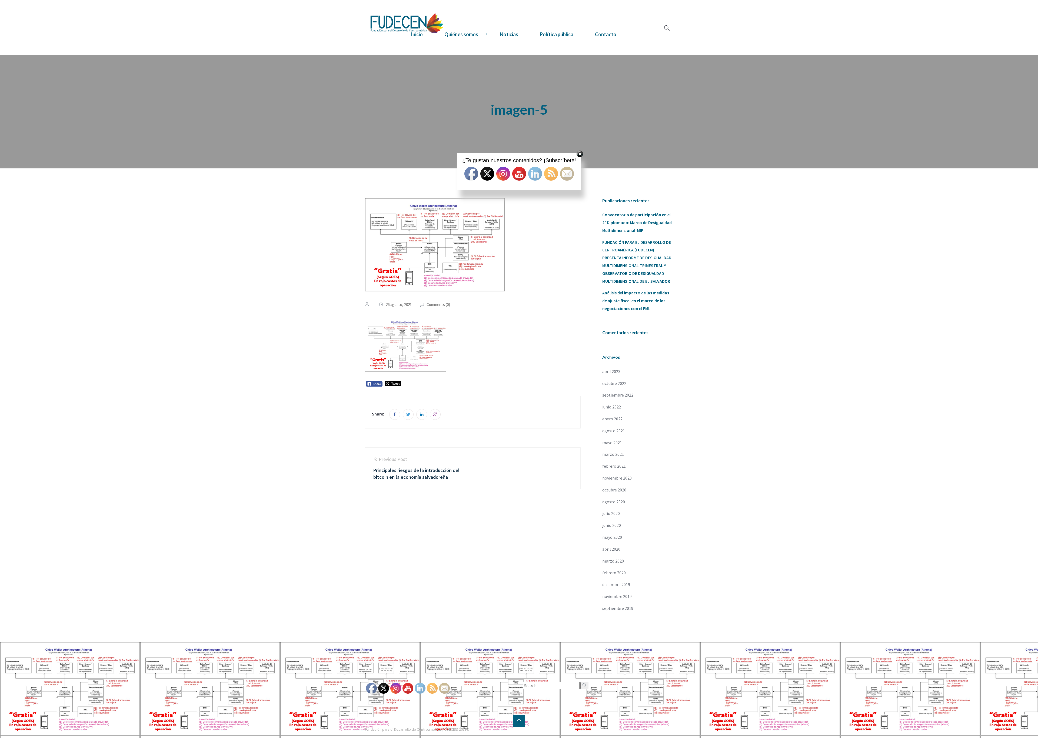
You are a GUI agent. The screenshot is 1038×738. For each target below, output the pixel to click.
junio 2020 (611, 525)
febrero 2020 (614, 572)
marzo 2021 (613, 454)
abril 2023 (611, 371)
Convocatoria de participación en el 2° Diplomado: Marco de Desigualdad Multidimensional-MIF (637, 222)
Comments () (438, 304)
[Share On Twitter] (408, 414)
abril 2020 (611, 549)
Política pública (556, 34)
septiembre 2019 (617, 608)
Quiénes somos (461, 34)
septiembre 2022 (617, 395)
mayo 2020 (612, 537)
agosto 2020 (613, 501)
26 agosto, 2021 (399, 304)
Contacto (605, 34)
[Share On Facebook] (394, 414)
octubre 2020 (614, 490)
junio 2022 (611, 407)
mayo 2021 (612, 442)
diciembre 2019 (616, 584)
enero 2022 (612, 418)
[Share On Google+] (435, 414)
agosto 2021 (613, 430)
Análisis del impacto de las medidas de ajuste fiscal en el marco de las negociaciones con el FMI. (635, 300)
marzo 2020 (613, 561)
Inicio (417, 34)
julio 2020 (611, 513)
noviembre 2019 (617, 596)
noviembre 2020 (617, 478)
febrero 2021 (614, 466)
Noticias (509, 34)
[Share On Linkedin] (421, 414)
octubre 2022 (614, 383)
